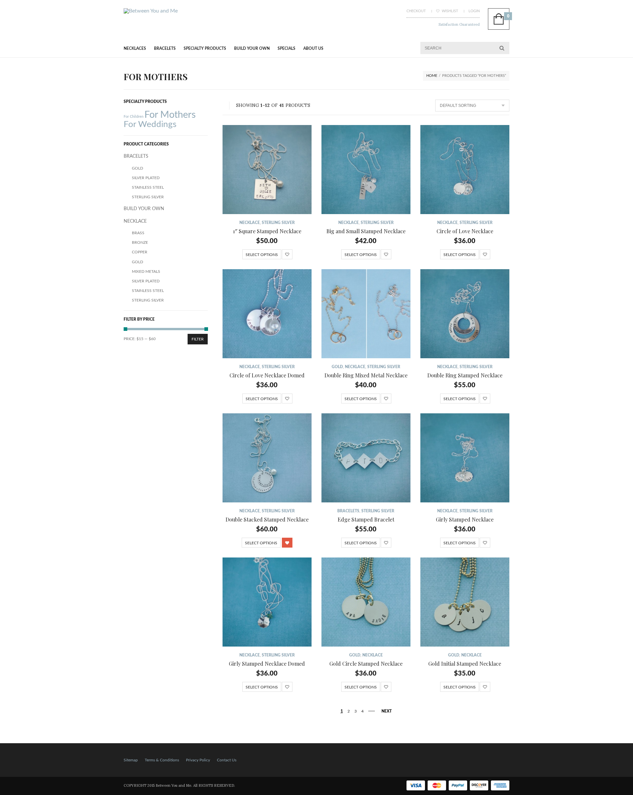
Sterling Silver (278, 223)
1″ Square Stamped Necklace (267, 231)
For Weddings (150, 124)
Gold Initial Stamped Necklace (464, 663)
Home (431, 76)
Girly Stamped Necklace (465, 519)
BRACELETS (165, 48)
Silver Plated (146, 178)
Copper (139, 252)
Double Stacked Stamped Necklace (267, 519)
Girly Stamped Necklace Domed (267, 663)
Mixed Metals (146, 271)
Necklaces (135, 48)
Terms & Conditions (162, 760)
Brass (138, 233)
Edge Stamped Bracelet (366, 519)
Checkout (416, 11)
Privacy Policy (198, 760)
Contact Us (226, 760)
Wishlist (449, 11)
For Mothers (170, 115)
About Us (313, 48)
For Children (133, 116)
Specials (286, 48)
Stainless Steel (148, 187)
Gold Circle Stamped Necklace (366, 663)
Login (474, 11)
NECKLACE (249, 223)
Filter (198, 339)
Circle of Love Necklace (465, 231)
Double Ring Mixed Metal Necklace (365, 375)
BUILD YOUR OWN (252, 48)
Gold (337, 367)
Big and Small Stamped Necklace (366, 231)
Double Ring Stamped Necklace (464, 375)
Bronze (140, 242)
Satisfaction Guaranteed (459, 24)
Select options (262, 255)
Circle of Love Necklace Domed (267, 375)
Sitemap (131, 760)
